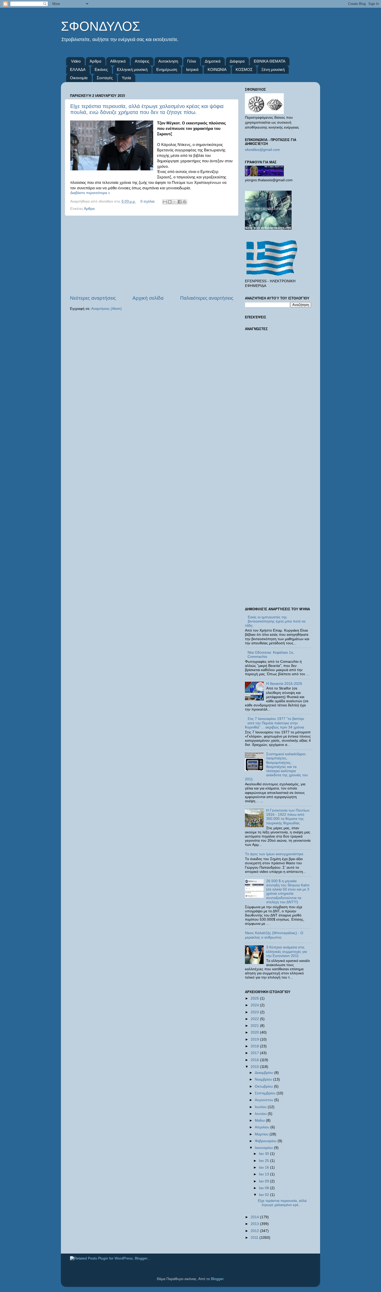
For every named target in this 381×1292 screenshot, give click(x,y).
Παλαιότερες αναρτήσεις (206, 298)
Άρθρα (95, 61)
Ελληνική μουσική (132, 69)
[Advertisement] (151, 255)
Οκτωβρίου (264, 1086)
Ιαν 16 (264, 1167)
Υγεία (126, 78)
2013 (255, 1224)
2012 (255, 1231)
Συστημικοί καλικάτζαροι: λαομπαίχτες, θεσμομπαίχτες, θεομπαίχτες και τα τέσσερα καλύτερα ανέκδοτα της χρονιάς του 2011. (276, 766)
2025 (255, 998)
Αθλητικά (118, 61)
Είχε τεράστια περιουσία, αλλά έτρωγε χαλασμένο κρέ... (282, 1203)
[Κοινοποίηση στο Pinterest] (184, 201)
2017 (255, 1053)
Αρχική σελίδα (148, 298)
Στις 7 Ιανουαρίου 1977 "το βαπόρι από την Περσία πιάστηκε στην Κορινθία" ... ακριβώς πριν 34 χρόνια (274, 723)
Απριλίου (262, 1127)
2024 (255, 1005)
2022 (255, 1019)
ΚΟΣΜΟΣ (244, 69)
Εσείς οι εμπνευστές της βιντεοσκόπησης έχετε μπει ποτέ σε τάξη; (275, 621)
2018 (255, 1046)
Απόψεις (142, 61)
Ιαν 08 (264, 1188)
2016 (255, 1060)
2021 (255, 1026)
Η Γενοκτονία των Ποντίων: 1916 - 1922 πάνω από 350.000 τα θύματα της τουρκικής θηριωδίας (288, 816)
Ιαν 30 (264, 1154)
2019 (255, 1039)
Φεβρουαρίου (266, 1141)
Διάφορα (237, 61)
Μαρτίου (262, 1134)
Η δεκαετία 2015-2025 (284, 684)
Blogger (217, 1279)
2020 (255, 1032)
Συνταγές (105, 78)
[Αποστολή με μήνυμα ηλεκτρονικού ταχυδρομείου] (164, 201)
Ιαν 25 (264, 1161)
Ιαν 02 (264, 1195)
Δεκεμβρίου (264, 1073)
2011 (255, 1238)
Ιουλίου (261, 1107)
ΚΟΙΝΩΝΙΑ (217, 69)
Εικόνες (101, 69)
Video (76, 61)
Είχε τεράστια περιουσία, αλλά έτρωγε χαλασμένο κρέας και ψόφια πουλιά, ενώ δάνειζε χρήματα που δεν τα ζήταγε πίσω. (147, 109)
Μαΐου (260, 1120)
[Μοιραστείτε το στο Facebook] (179, 201)
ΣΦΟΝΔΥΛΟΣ (100, 26)
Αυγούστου (264, 1100)
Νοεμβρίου (264, 1079)
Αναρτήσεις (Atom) (106, 309)
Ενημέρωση (166, 69)
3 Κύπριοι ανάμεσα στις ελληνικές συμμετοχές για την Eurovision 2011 (286, 951)
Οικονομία (79, 78)
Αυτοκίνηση (168, 61)
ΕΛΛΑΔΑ (78, 69)
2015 (255, 1067)
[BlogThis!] (169, 201)
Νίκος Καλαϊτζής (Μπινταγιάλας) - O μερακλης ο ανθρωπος (274, 935)
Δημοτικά (213, 61)
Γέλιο (191, 61)
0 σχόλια (147, 201)
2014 (255, 1217)
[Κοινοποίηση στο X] (174, 201)
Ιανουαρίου (264, 1148)
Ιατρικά (192, 69)
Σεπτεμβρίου (266, 1093)
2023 (255, 1012)
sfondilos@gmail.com (262, 150)
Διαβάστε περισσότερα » (90, 193)
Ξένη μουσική (273, 69)
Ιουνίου (261, 1114)
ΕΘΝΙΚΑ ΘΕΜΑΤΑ (269, 61)
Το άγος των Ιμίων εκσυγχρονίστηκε (274, 854)
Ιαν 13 (264, 1174)
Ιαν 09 (264, 1181)
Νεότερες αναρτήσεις (93, 298)
